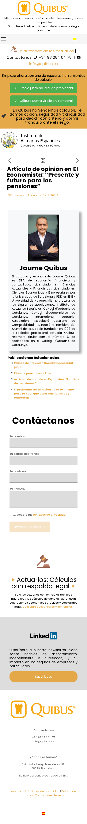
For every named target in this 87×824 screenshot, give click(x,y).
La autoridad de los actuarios (46, 51)
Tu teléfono (18, 471)
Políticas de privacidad (44, 791)
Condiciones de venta (50, 795)
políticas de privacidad (49, 515)
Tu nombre (17, 436)
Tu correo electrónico (24, 454)
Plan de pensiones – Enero (33, 373)
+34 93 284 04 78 (55, 57)
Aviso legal (18, 791)
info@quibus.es (43, 63)
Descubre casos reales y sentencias (48, 607)
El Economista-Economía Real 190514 (33, 195)
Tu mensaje (17, 489)
